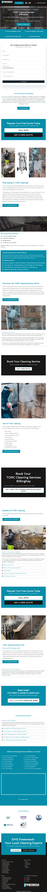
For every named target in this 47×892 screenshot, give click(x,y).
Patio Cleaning (5, 868)
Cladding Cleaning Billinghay (8, 759)
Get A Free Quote (23, 799)
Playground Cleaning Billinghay (31, 761)
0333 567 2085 (41, 3)
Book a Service (23, 24)
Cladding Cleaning (6, 864)
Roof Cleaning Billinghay (7, 761)
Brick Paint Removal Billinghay (31, 764)
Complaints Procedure (6, 888)
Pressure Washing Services (7, 861)
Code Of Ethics (5, 885)
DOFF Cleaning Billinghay (8, 768)
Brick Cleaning (5, 871)
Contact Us (27, 864)
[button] (18, 3)
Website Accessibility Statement (9, 884)
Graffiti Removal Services (11, 451)
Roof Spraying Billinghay (30, 766)
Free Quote (27, 863)
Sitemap (27, 867)
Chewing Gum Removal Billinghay (32, 763)
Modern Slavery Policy (6, 877)
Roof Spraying (5, 867)
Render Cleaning (5, 863)
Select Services (6, 66)
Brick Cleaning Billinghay (7, 766)
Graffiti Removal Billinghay (30, 759)
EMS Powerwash (23, 108)
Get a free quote (23, 369)
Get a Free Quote (23, 135)
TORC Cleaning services (10, 205)
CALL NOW (23, 130)
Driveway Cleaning (6, 870)
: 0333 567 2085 (23, 701)
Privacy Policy (5, 881)
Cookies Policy (5, 880)
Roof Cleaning (5, 865)
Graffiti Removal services (11, 519)
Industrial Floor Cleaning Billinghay (32, 757)
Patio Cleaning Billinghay (7, 763)
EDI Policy (4, 882)
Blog (26, 865)
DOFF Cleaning (5, 872)
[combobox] (23, 68)
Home (26, 861)
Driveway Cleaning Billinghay (8, 764)
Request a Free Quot (29, 850)
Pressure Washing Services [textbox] (8, 67)
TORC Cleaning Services (10, 299)
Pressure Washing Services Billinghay (10, 755)
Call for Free (15, 850)
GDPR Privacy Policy (6, 878)
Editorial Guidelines (6, 887)
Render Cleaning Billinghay (8, 757)
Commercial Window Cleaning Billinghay (33, 768)
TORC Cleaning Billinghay (30, 755)
